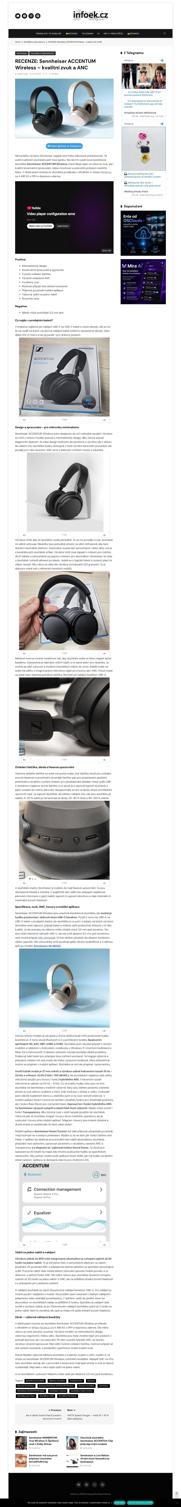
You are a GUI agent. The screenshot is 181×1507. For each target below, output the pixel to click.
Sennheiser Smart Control (81, 1391)
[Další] (104, 419)
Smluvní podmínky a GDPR (140, 1503)
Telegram (87, 33)
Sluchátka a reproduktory (42, 53)
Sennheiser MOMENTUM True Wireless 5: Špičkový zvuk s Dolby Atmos (44, 1441)
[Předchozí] (24, 419)
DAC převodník (46, 937)
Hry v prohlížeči (113, 33)
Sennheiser (22, 53)
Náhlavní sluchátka (57, 1380)
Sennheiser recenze (58, 1391)
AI (98, 33)
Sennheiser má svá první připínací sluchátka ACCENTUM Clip (43, 1458)
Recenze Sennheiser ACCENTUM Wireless (56, 1386)
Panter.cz (106, 172)
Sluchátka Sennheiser (68, 1396)
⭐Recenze (72, 33)
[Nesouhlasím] (177, 1502)
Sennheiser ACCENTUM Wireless (31, 1391)
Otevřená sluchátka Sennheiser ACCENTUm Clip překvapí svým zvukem (96, 1441)
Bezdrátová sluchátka (35, 1380)
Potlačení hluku (76, 1380)
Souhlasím (119, 1503)
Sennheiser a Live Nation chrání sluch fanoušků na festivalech (94, 1458)
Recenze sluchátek (86, 1386)
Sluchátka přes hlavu (26, 1396)
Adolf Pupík (23, 74)
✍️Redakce (133, 33)
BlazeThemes (104, 1494)
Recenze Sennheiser (25, 1386)
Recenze (91, 1380)
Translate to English (48, 33)
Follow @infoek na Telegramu (65, 146)
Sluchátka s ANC (47, 1396)
